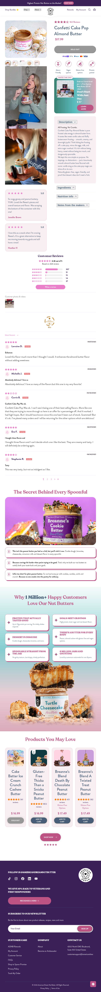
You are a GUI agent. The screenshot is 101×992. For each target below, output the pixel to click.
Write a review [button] (50, 287)
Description (65, 122)
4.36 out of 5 (57, 261)
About (37, 10)
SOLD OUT (15, 820)
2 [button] (47, 479)
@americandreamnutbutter (38, 872)
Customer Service (15, 955)
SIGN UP (84, 929)
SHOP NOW (68, 3)
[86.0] (49, 321)
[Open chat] (93, 984)
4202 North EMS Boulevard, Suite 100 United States (78, 948)
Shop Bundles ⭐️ (12, 9)
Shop (26, 10)
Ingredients (64, 187)
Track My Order (14, 973)
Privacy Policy (13, 968)
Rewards (70, 9)
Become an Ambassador (47, 951)
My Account (81, 9)
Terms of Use (55, 988)
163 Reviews (75, 22)
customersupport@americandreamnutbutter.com (80, 954)
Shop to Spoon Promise (17, 964)
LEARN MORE (83, 107)
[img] (11, 342)
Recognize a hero (28, 901)
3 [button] (51, 479)
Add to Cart (39, 820)
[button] (44, 38)
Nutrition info (65, 196)
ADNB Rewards (14, 946)
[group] (8, 63)
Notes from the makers (71, 205)
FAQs (10, 960)
